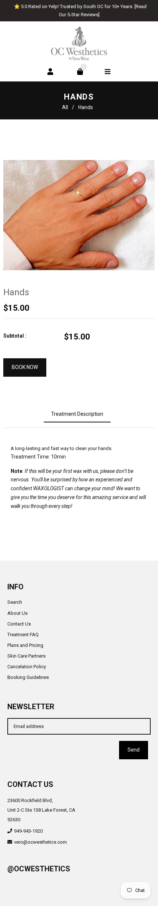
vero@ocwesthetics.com (40, 842)
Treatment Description (77, 414)
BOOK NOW (25, 367)
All (65, 107)
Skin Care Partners (26, 656)
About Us (17, 613)
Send (134, 750)
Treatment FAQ (23, 634)
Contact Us (19, 624)
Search (14, 602)
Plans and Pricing (25, 645)
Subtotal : (14, 336)
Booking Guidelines (28, 677)
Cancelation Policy (26, 666)
